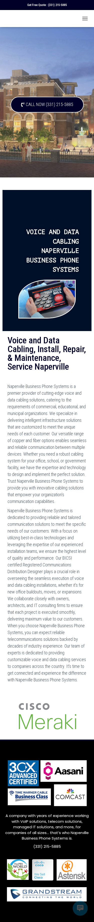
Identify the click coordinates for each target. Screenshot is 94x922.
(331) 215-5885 (57, 5)
